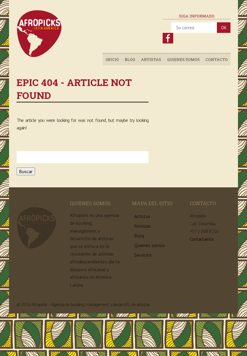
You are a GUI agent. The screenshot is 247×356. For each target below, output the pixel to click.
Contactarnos (202, 239)
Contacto (216, 59)
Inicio (112, 59)
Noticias (142, 226)
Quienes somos (183, 59)
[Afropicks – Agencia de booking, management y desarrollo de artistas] (39, 56)
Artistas (151, 59)
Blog (130, 59)
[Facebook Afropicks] (168, 38)
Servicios (143, 255)
